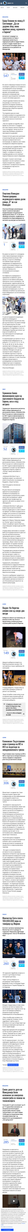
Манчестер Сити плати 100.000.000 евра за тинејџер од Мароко (12, 920)
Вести (2, 7)
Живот (4, 389)
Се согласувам (7, 1230)
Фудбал (4, 914)
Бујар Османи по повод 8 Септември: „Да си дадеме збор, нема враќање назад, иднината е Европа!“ (13, 26)
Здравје (4, 737)
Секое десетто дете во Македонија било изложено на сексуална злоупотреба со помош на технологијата (13, 1095)
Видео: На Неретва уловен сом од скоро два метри (13, 610)
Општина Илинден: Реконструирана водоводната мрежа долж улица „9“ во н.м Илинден (13, 199)
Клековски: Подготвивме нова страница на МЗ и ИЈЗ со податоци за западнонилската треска (13, 745)
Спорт (8, 7)
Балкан (4, 604)
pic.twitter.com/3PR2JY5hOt (14, 710)
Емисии (22, 7)
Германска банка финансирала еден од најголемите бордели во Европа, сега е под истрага (13, 398)
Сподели (22, 74)
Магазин (15, 7)
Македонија (5, 16)
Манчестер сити (13, 1065)
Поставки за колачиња (6, 1227)
